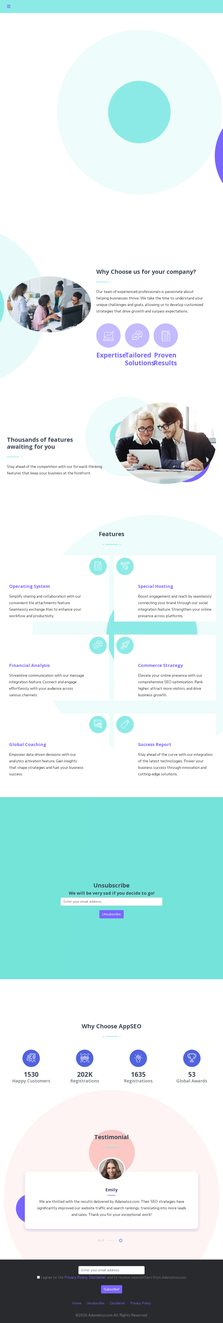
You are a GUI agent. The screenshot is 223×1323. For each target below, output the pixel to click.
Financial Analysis (29, 665)
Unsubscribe (96, 1303)
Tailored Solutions (140, 359)
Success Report (154, 744)
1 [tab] (99, 1240)
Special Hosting (155, 586)
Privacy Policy (75, 1277)
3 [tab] (121, 1240)
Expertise (111, 355)
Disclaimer (97, 1277)
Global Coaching (27, 744)
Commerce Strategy (160, 665)
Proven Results (165, 359)
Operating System (29, 586)
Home (76, 1303)
